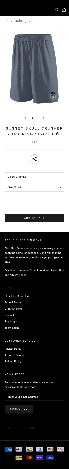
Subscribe (19, 408)
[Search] (57, 9)
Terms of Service (15, 355)
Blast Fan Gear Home (18, 296)
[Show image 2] (36, 118)
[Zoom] (61, 34)
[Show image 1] (32, 118)
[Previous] (25, 118)
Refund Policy (13, 361)
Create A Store (13, 308)
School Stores (13, 302)
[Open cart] (64, 10)
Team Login (12, 327)
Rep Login (11, 321)
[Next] (43, 118)
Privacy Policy (13, 348)
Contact (9, 315)
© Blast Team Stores (21, 428)
